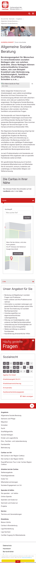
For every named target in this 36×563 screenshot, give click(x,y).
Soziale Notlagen (7, 435)
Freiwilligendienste (7, 476)
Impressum (7, 548)
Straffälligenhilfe (7, 431)
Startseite (11, 19)
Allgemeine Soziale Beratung (9, 21)
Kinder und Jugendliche (9, 438)
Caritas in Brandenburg (9, 525)
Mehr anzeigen (27, 396)
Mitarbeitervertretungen (9, 482)
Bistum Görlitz (6, 522)
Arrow (17, 561)
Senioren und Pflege (8, 419)
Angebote (19, 19)
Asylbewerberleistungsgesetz (13, 392)
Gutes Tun (4, 479)
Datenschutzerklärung (27, 557)
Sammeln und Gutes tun (9, 503)
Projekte (4, 506)
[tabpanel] (18, 31)
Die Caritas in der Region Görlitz (12, 459)
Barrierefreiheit (8, 551)
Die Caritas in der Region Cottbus (12, 456)
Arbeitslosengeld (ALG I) (11, 379)
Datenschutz (7, 545)
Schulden (4, 425)
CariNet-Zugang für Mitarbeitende (13, 535)
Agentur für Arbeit (9, 375)
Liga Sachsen (5, 532)
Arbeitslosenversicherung (12, 383)
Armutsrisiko (7, 388)
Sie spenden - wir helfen (9, 493)
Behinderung (5, 448)
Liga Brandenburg (7, 529)
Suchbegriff (8, 209)
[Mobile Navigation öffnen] (33, 13)
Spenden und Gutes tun (9, 500)
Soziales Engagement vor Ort (11, 485)
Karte (4, 200)
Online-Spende (6, 496)
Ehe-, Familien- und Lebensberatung (14, 441)
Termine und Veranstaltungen (11, 514)
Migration (4, 422)
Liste (4, 281)
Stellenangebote (6, 472)
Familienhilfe (5, 444)
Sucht (3, 428)
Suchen (27, 218)
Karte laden (18, 254)
